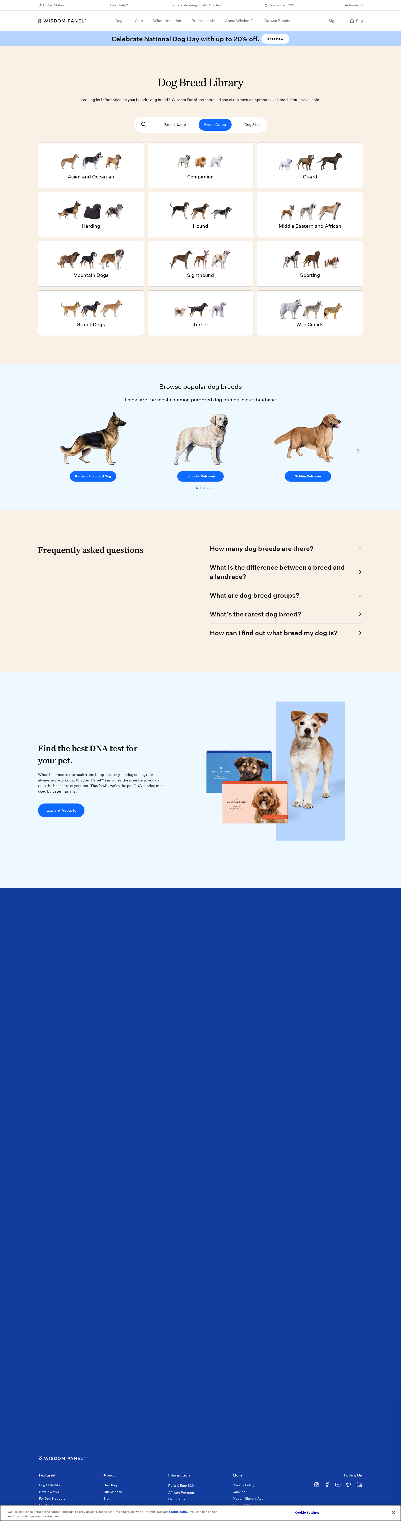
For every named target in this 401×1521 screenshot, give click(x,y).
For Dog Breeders (52, 1498)
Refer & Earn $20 (281, 5)
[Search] (144, 125)
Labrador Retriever (200, 476)
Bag (359, 21)
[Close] (393, 1512)
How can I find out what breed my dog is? (273, 633)
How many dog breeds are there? (261, 548)
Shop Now (275, 39)
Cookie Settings (307, 1513)
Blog (106, 1498)
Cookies (239, 1492)
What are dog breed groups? (254, 595)
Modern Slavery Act (248, 1498)
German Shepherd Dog (93, 476)
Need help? (119, 5)
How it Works (49, 1492)
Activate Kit (354, 5)
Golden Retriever (308, 476)
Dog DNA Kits (49, 1485)
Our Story (110, 1485)
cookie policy (178, 1512)
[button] (197, 488)
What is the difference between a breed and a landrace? (277, 571)
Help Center (177, 1499)
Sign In (335, 21)
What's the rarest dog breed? (255, 614)
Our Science (112, 1492)
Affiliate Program (181, 1492)
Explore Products (61, 810)
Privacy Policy (244, 1485)
